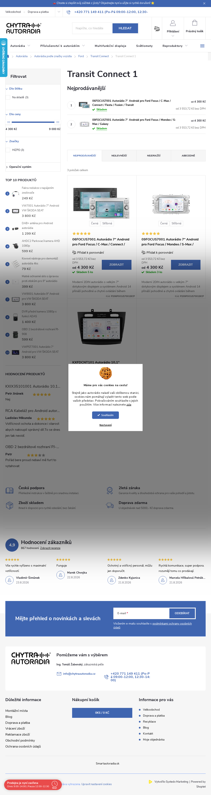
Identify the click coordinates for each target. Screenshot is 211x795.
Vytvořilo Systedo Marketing (171, 782)
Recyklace (149, 722)
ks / (102, 713)
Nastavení (106, 425)
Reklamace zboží (17, 734)
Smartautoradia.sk (107, 763)
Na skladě (20, 97)
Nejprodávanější (84, 155)
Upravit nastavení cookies (96, 784)
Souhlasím (107, 415)
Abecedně (188, 155)
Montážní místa (16, 711)
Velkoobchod (13, 12)
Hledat (125, 28)
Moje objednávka (153, 740)
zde (129, 405)
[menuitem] (20, 46)
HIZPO (17, 150)
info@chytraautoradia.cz (79, 674)
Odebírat (182, 613)
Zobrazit (116, 265)
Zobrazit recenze (50, 548)
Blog (8, 717)
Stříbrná (107, 223)
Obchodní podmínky (20, 740)
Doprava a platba (38, 12)
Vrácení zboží (15, 728)
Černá (94, 223)
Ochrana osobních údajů (23, 746)
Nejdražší (153, 155)
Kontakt (148, 734)
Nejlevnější (119, 155)
